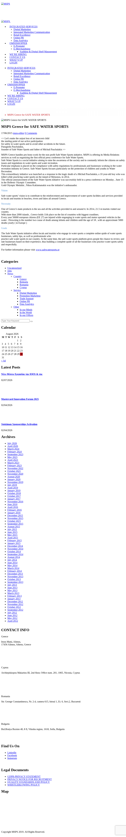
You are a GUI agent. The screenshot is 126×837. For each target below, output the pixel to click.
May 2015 (12, 535)
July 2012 (12, 612)
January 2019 (13, 490)
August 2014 (13, 557)
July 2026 (12, 443)
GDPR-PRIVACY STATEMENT (24, 776)
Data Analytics (21, 40)
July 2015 (12, 529)
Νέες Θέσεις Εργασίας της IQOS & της (21, 374)
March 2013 (13, 593)
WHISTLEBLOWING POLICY (23, 785)
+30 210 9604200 (10, 649)
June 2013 (12, 587)
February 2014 (14, 571)
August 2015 (13, 526)
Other (16, 307)
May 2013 (12, 590)
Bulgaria (24, 282)
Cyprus (23, 287)
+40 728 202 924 (9, 706)
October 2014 (14, 551)
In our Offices (26, 315)
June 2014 (12, 562)
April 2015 (12, 537)
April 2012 (12, 621)
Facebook (12, 755)
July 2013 (12, 585)
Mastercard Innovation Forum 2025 (20, 399)
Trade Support (26, 298)
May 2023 (12, 457)
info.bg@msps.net (10, 739)
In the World (26, 312)
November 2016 (15, 501)
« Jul (3, 360)
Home (10, 109)
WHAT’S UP (16, 60)
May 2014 (12, 565)
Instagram (12, 758)
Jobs (9, 270)
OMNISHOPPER (18, 43)
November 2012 (15, 604)
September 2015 (15, 523)
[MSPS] (5, 3)
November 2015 (15, 518)
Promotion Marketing (30, 295)
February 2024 (14, 451)
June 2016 (12, 504)
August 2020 (13, 476)
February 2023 (14, 465)
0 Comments (31, 133)
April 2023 (12, 460)
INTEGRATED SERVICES (23, 26)
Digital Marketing (22, 29)
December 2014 (15, 546)
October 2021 (14, 471)
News (10, 273)
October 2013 (14, 579)
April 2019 (12, 487)
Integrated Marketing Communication (32, 32)
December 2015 (15, 515)
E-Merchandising (22, 48)
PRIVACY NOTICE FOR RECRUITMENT (29, 779)
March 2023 (13, 462)
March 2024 (13, 449)
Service (17, 290)
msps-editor (18, 133)
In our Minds (26, 309)
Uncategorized (14, 268)
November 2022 (15, 468)
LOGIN (13, 62)
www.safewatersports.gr (47, 249)
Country (18, 276)
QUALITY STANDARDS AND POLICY (28, 782)
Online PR (19, 37)
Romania (24, 284)
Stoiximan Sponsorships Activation (19, 424)
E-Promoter (19, 46)
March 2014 (13, 568)
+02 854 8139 (8, 734)
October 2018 (14, 493)
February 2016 (14, 510)
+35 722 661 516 (9, 678)
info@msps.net (8, 655)
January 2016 (13, 512)
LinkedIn (11, 752)
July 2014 (12, 560)
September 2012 (15, 610)
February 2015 (14, 540)
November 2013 (15, 576)
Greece (23, 279)
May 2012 (12, 618)
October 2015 (14, 521)
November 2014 (15, 548)
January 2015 (13, 543)
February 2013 (14, 596)
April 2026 (12, 446)
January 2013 (13, 598)
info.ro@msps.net (9, 712)
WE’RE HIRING (18, 54)
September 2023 (15, 454)
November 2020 (15, 474)
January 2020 (13, 479)
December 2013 (15, 573)
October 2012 (14, 607)
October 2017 (14, 496)
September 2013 (15, 582)
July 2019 (12, 485)
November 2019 (15, 482)
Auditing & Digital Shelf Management (38, 51)
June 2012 (12, 615)
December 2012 (15, 601)
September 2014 (15, 554)
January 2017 (13, 499)
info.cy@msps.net (10, 683)
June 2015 (12, 532)
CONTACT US (17, 57)
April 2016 (12, 507)
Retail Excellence (22, 35)
